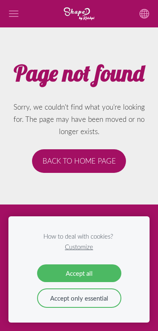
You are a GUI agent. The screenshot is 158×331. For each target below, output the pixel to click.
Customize (79, 246)
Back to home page (79, 161)
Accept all (79, 273)
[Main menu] (13, 13)
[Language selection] (144, 13)
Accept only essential (79, 298)
